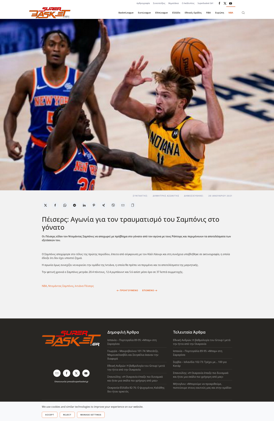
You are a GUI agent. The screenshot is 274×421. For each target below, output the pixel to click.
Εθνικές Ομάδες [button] (193, 12)
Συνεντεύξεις (159, 3)
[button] (243, 13)
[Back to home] (49, 13)
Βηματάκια (173, 3)
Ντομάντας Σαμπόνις (61, 286)
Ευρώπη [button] (219, 12)
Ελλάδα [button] (176, 12)
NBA (230, 12)
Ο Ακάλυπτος (188, 3)
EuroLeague (144, 12)
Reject (67, 415)
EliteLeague (161, 12)
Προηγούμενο (129, 290)
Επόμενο (148, 290)
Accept (49, 415)
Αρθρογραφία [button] (143, 3)
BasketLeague (126, 12)
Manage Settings (90, 415)
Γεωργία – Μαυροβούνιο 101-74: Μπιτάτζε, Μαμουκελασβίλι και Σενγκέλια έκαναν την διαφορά (132, 354)
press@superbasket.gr (77, 381)
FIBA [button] (208, 12)
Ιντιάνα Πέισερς (84, 286)
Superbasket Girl (205, 3)
